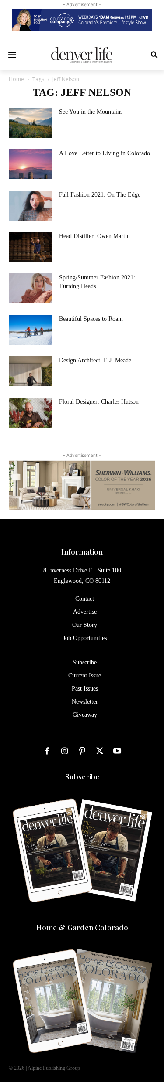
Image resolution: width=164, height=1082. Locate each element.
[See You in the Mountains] (30, 123)
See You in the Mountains (90, 112)
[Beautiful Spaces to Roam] (30, 330)
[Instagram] (64, 751)
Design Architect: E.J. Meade (95, 360)
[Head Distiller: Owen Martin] (30, 247)
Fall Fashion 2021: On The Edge (99, 194)
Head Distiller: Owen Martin (94, 236)
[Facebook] (47, 751)
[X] (99, 751)
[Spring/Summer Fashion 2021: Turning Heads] (30, 288)
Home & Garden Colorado (82, 927)
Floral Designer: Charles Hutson (99, 401)
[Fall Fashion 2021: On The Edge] (30, 206)
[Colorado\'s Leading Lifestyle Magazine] (82, 55)
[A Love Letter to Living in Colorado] (30, 164)
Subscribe (82, 776)
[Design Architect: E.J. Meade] (30, 371)
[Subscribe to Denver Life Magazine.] (82, 851)
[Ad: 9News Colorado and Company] (82, 20)
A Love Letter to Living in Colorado (104, 153)
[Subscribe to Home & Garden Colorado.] (82, 1002)
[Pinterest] (82, 751)
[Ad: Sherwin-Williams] (82, 485)
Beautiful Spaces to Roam (91, 319)
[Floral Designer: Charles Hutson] (30, 413)
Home (16, 79)
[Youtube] (117, 751)
